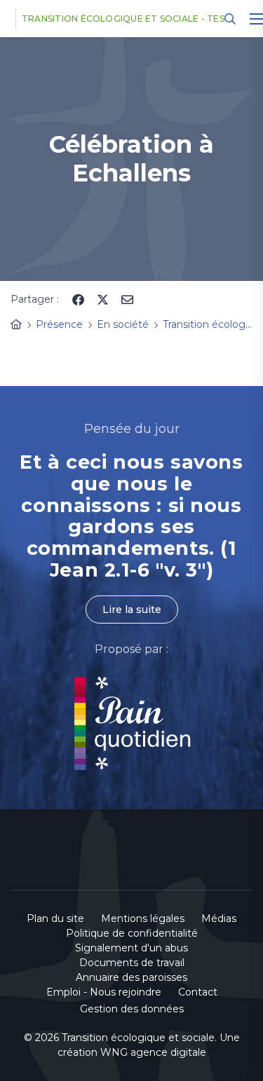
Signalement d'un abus (131, 948)
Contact (197, 992)
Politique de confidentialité (132, 933)
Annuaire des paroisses (131, 977)
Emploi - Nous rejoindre (103, 992)
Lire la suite (131, 609)
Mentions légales (142, 918)
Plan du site (55, 918)
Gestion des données (132, 1009)
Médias (218, 918)
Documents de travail (131, 962)
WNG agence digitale (153, 1052)
